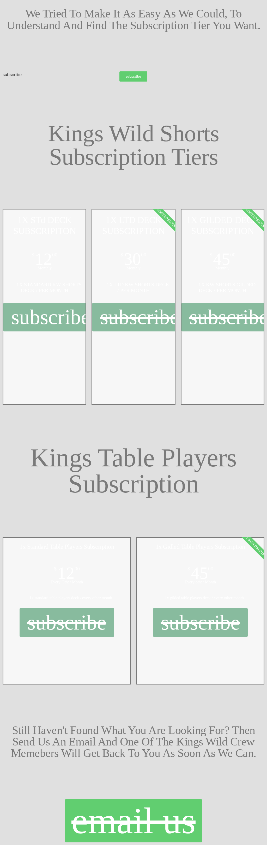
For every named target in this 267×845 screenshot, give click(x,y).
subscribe (12, 74)
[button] (133, 76)
